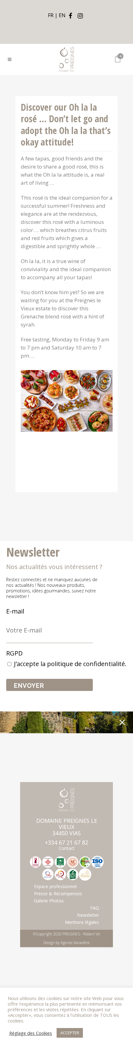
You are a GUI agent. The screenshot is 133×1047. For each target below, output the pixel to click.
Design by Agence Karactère (66, 942)
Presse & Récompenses (58, 893)
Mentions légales (82, 922)
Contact (67, 848)
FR (51, 15)
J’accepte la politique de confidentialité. (70, 664)
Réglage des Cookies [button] (30, 1033)
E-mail (15, 611)
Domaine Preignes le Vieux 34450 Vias (66, 827)
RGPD (14, 653)
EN (62, 15)
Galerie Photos (49, 901)
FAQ (94, 908)
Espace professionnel (55, 886)
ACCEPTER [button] (69, 1032)
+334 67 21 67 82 (66, 842)
